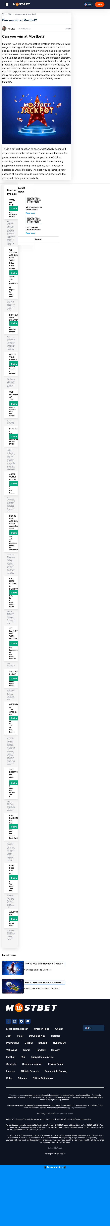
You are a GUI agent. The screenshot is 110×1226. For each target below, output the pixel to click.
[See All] (24, 239)
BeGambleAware (55, 1148)
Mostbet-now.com (17, 1095)
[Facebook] (8, 1021)
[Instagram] (14, 1021)
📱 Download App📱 (55, 1167)
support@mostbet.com (76, 1108)
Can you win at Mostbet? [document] (23, 36)
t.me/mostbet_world (64, 1113)
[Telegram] (21, 1021)
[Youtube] (28, 1021)
